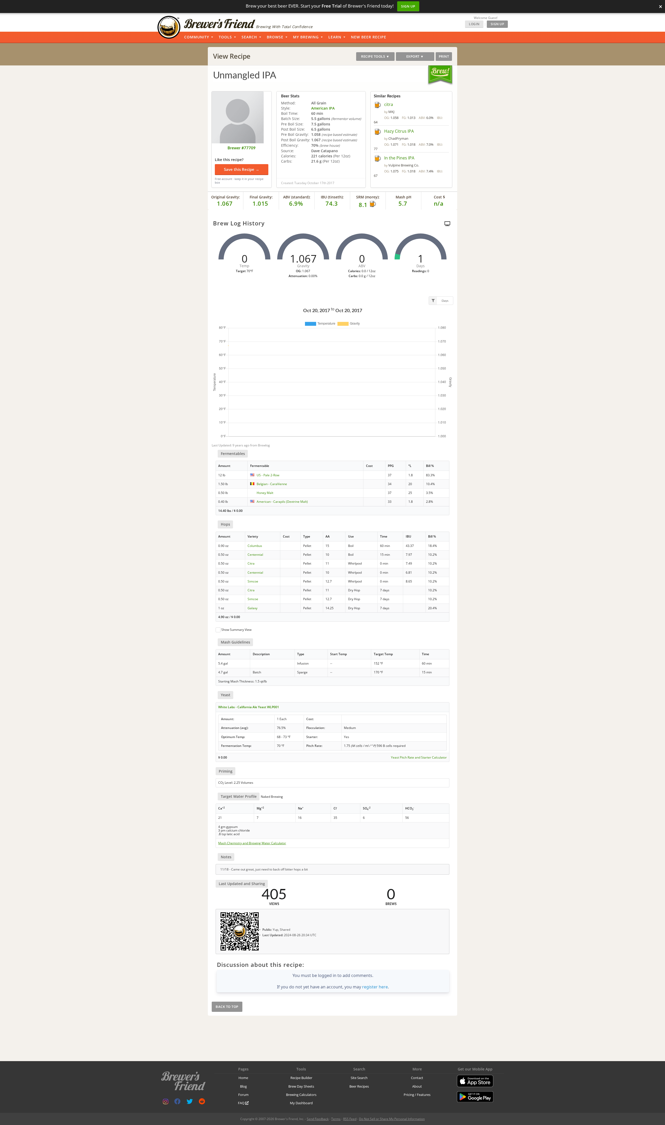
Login (474, 24)
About (417, 1086)
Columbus (255, 546)
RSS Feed (349, 1119)
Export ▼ (415, 56)
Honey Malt (265, 493)
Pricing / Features (417, 1094)
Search (249, 37)
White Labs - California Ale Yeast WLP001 (248, 707)
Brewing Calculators (301, 1094)
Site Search (359, 1077)
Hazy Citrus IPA (399, 131)
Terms (336, 1119)
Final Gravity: (261, 197)
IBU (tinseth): (332, 197)
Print (444, 56)
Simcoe (253, 581)
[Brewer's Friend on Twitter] (190, 1102)
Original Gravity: (225, 197)
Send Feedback (318, 1119)
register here (375, 987)
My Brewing (306, 37)
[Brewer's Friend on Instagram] (165, 1102)
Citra (251, 563)
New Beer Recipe (368, 37)
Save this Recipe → (241, 169)
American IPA (323, 108)
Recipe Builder (301, 1077)
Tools (225, 37)
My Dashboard (301, 1103)
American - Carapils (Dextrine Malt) (282, 501)
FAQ (241, 1103)
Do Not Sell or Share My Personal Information (392, 1119)
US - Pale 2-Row (268, 475)
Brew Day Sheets (301, 1086)
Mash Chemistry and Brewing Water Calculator (252, 843)
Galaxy (252, 608)
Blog (243, 1086)
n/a (439, 203)
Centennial (255, 554)
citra (388, 104)
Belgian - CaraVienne (272, 484)
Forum (243, 1094)
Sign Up (408, 6)
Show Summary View (236, 629)
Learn (334, 37)
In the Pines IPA (399, 158)
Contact (417, 1077)
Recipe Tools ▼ (375, 56)
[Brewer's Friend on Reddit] (202, 1102)
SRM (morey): (368, 197)
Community (196, 37)
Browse (275, 37)
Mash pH (403, 197)
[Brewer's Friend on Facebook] (177, 1102)
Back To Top (227, 1006)
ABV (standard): (296, 197)
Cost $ (439, 197)
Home (243, 1077)
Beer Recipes (359, 1086)
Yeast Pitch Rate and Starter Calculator (419, 757)
